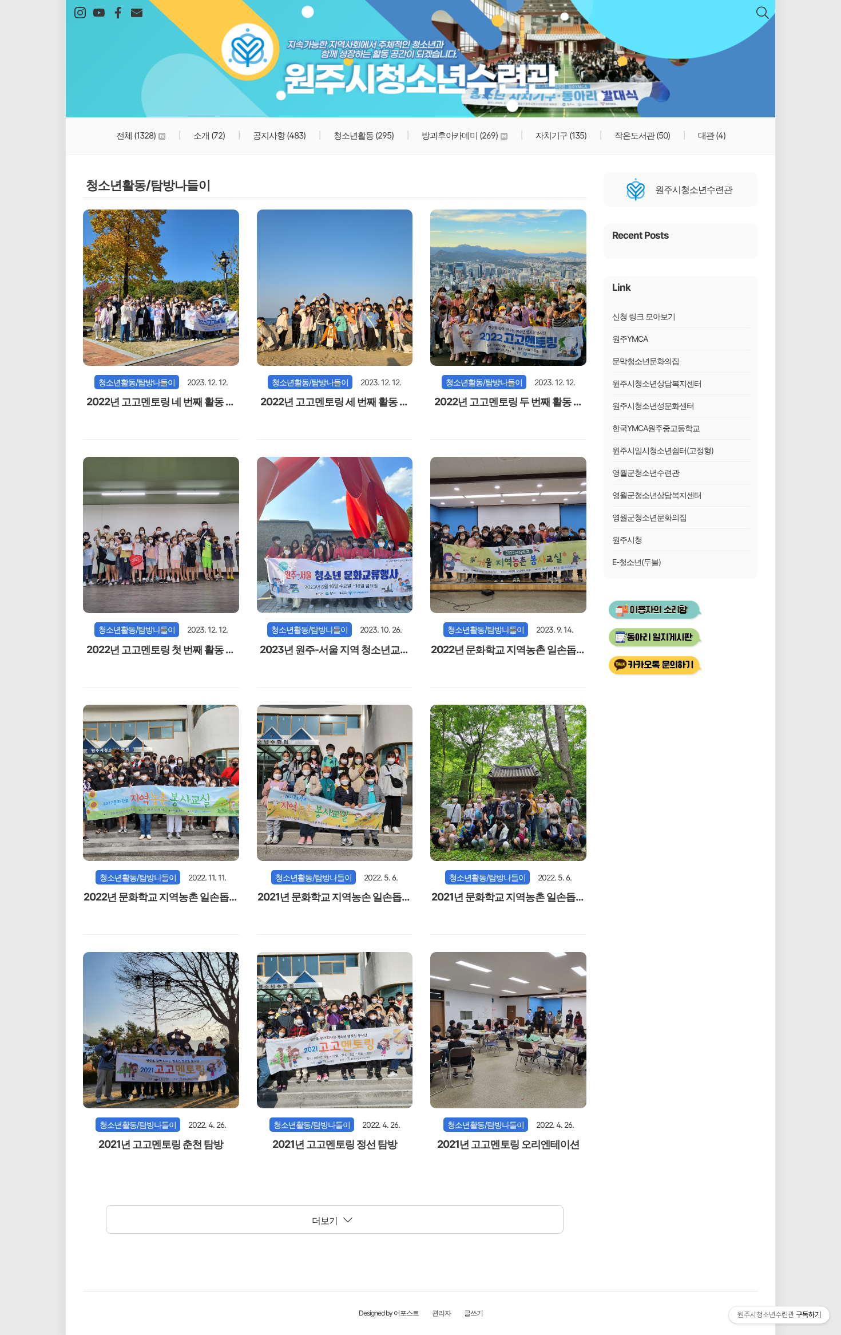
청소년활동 (363, 135)
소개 (208, 135)
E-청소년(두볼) (636, 562)
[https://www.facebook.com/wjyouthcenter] (117, 13)
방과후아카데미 (459, 135)
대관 (710, 135)
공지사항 (278, 135)
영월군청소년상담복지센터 (656, 495)
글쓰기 (473, 1313)
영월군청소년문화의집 (649, 517)
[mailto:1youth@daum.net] (136, 13)
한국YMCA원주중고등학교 (656, 428)
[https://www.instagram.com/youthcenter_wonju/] (80, 13)
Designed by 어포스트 (389, 1313)
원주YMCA (630, 338)
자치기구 (560, 135)
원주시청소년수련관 (420, 51)
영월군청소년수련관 (645, 472)
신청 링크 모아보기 (643, 316)
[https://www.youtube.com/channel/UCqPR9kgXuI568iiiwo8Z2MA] (98, 13)
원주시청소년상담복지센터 (656, 383)
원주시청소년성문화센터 (653, 405)
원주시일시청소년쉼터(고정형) (662, 450)
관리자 (441, 1313)
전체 (136, 135)
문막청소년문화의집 (645, 361)
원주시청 (627, 539)
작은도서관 (641, 135)
